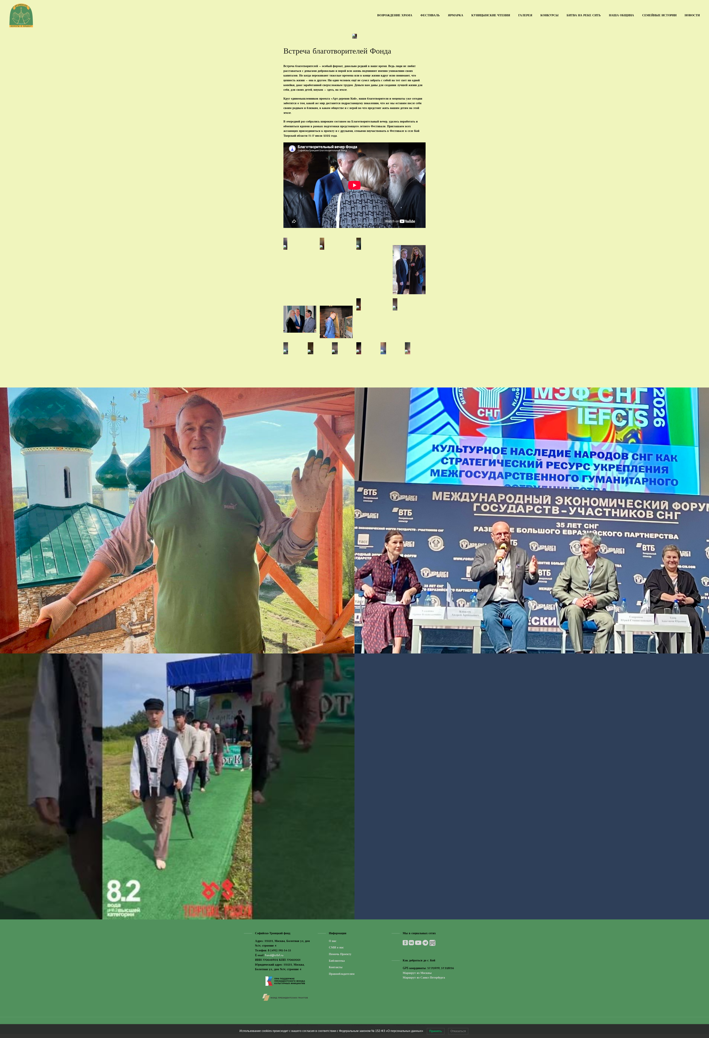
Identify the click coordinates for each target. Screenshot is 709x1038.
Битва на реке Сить (584, 15)
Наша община (621, 15)
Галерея (525, 15)
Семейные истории (659, 15)
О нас (332, 941)
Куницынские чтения (490, 15)
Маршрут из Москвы (417, 973)
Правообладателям (341, 974)
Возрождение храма (394, 15)
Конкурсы (549, 15)
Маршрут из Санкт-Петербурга (424, 977)
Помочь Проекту (340, 954)
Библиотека (337, 961)
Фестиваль (430, 15)
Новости (692, 15)
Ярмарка (455, 15)
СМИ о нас (336, 947)
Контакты (335, 967)
